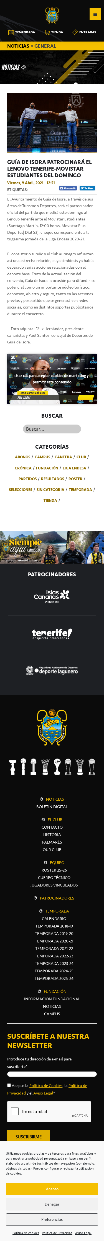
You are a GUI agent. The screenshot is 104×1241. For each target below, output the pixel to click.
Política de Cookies (45, 1085)
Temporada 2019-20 (54, 933)
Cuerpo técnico (54, 877)
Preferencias (52, 1219)
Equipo (57, 862)
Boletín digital (52, 806)
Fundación (47, 468)
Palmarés (52, 842)
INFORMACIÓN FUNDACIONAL (52, 999)
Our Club (52, 849)
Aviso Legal (83, 1232)
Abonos (22, 457)
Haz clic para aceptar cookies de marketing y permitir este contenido (52, 379)
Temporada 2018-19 (54, 926)
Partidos (28, 479)
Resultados (52, 479)
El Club (55, 819)
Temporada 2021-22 (54, 948)
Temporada (80, 490)
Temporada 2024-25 (54, 971)
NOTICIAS (19, 46)
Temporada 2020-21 (54, 941)
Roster (75, 479)
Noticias (55, 799)
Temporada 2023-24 (54, 963)
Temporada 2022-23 (54, 956)
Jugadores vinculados (54, 885)
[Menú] (95, 14)
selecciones (20, 490)
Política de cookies (25, 1232)
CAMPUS (52, 1014)
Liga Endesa (74, 468)
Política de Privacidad (57, 1232)
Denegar (52, 1204)
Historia (52, 834)
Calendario (54, 918)
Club (81, 457)
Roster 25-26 (54, 870)
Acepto (52, 1189)
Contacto (52, 827)
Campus (42, 457)
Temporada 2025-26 (54, 978)
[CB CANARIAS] (52, 4)
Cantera (63, 457)
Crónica (23, 468)
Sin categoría (50, 490)
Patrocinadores (57, 898)
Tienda (50, 500)
